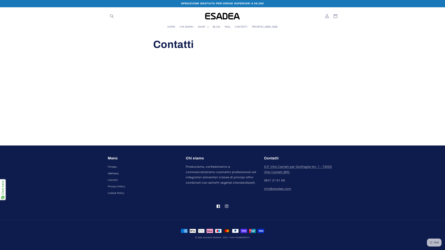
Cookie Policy (116, 193)
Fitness (112, 166)
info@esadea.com (277, 188)
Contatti (113, 180)
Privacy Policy (116, 186)
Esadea (207, 238)
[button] (112, 16)
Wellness (113, 173)
